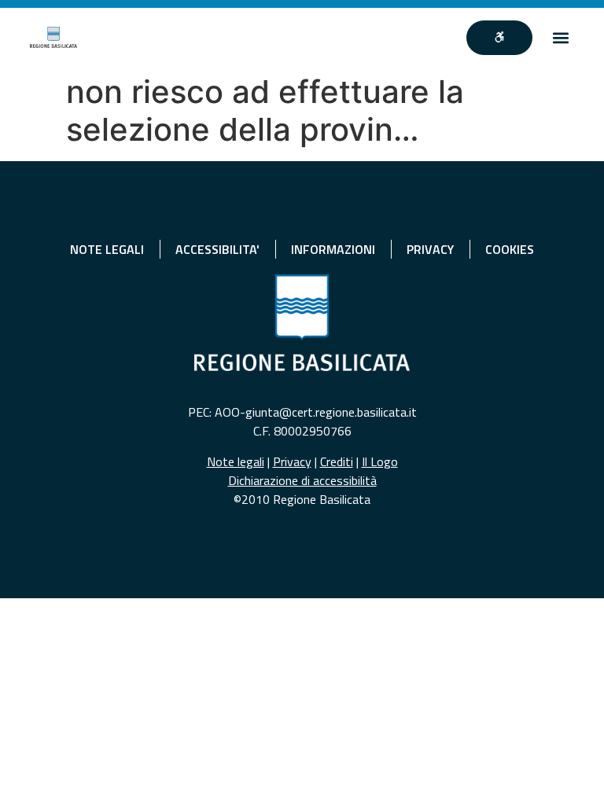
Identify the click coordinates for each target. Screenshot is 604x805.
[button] (561, 37)
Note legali (235, 461)
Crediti (336, 461)
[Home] (53, 37)
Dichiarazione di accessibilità (302, 480)
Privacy (292, 461)
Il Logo (380, 461)
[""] (499, 37)
